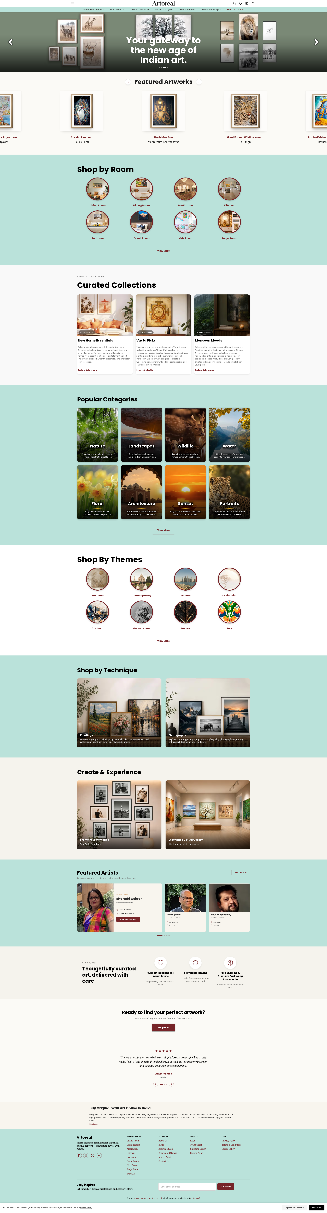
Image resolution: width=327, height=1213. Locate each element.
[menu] (72, 3)
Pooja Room (132, 1169)
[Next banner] (316, 41)
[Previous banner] (10, 41)
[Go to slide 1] (160, 67)
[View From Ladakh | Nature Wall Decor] (163, 111)
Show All (131, 1174)
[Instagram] (85, 1155)
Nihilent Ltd (195, 1198)
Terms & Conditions (231, 1144)
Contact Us (164, 1161)
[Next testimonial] (171, 1084)
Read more (93, 1124)
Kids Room (132, 1165)
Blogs (161, 1144)
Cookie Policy (228, 1149)
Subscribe (225, 1186)
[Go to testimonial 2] (164, 1084)
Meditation (132, 1149)
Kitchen (131, 1153)
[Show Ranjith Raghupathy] (164, 935)
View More (163, 250)
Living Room (133, 1140)
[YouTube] (99, 1155)
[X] (92, 1155)
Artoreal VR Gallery (168, 1153)
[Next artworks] (199, 82)
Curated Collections (139, 9)
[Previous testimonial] (155, 1084)
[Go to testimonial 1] (161, 1084)
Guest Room (133, 1161)
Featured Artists (235, 9)
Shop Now (163, 1027)
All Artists (241, 872)
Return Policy (196, 1153)
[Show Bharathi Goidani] (158, 935)
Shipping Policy (198, 1149)
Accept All (316, 1207)
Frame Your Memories (94, 9)
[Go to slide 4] (167, 67)
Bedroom (131, 1157)
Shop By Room (117, 9)
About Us (163, 1140)
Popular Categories (164, 9)
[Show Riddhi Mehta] (169, 935)
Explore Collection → (128, 919)
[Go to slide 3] (165, 67)
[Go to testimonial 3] (166, 1084)
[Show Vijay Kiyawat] (160, 935)
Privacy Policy (228, 1140)
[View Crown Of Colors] (245, 111)
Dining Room (133, 1144)
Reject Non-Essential (294, 1207)
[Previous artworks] (128, 82)
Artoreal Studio (166, 1149)
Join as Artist (165, 1157)
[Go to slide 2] (163, 67)
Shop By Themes (188, 9)
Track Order (196, 1144)
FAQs (192, 1140)
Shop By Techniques (211, 9)
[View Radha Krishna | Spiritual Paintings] (81, 111)
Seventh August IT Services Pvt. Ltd (147, 1198)
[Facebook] (79, 1155)
